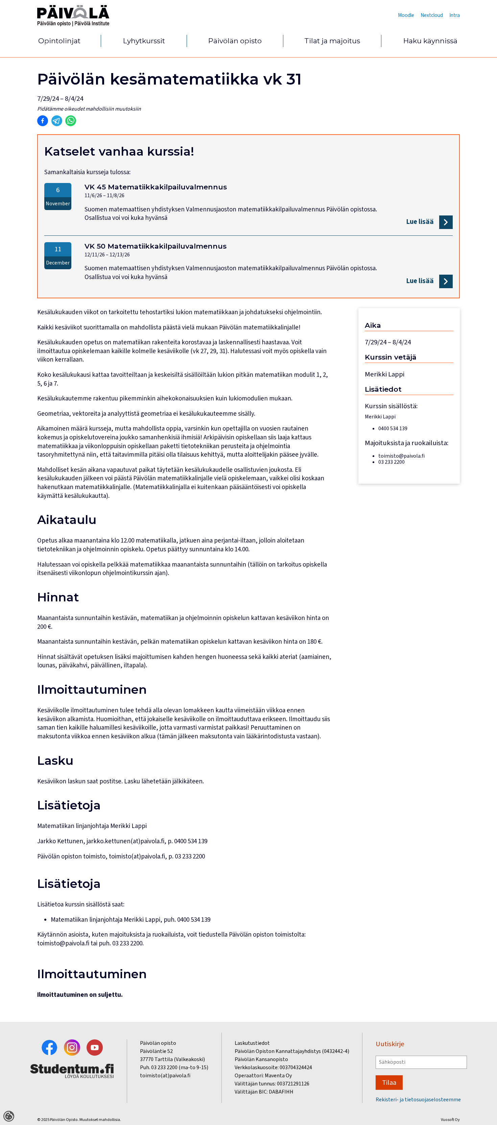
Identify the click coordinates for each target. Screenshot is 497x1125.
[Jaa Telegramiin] (56, 120)
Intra (454, 15)
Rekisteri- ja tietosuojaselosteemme (418, 1100)
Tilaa (389, 1082)
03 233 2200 (127, 943)
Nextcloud (432, 15)
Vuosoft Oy (450, 1119)
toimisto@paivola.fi (63, 943)
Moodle (406, 15)
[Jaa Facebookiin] (42, 120)
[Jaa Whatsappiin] (70, 120)
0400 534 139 (193, 919)
